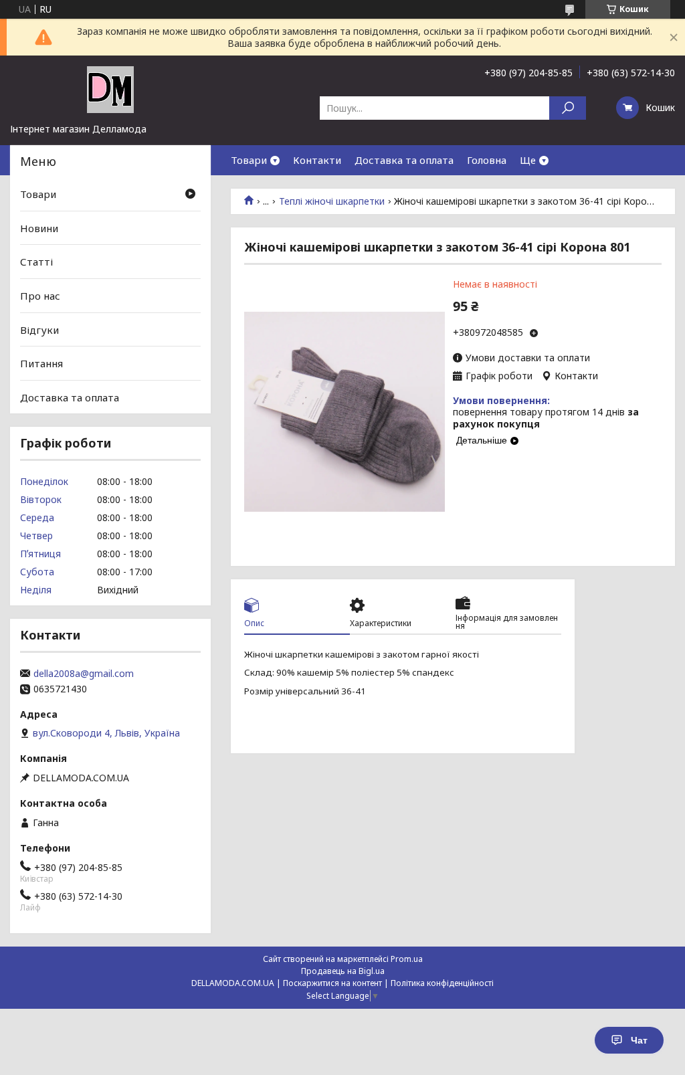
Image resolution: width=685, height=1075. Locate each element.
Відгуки (39, 329)
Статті (36, 261)
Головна (486, 160)
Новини (39, 228)
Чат (639, 1040)
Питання (41, 363)
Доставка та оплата (404, 160)
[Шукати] (567, 108)
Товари (249, 160)
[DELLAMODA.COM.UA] (110, 89)
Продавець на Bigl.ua (343, 971)
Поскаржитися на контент (332, 983)
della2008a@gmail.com (83, 674)
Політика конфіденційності (442, 983)
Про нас (40, 295)
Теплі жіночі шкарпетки (332, 201)
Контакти (317, 160)
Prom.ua (407, 959)
